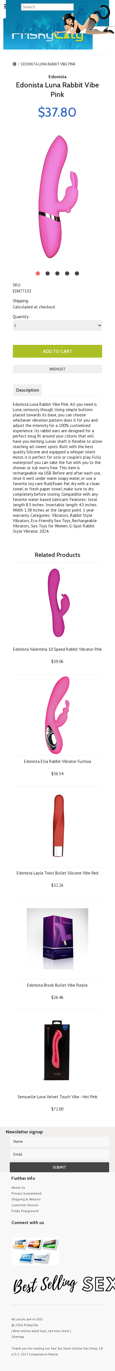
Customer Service (24, 1205)
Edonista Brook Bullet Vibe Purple (57, 985)
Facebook (44, 1233)
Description (27, 390)
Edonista (57, 76)
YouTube (24, 1233)
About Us (18, 1187)
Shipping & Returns (26, 1199)
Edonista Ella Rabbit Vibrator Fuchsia (57, 761)
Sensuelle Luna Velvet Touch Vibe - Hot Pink (57, 1096)
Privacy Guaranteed (26, 1193)
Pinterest (34, 1233)
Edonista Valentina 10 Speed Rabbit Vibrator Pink (57, 649)
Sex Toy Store (61, 1348)
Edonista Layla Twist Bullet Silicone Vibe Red (57, 873)
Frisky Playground (25, 1211)
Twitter (14, 1233)
